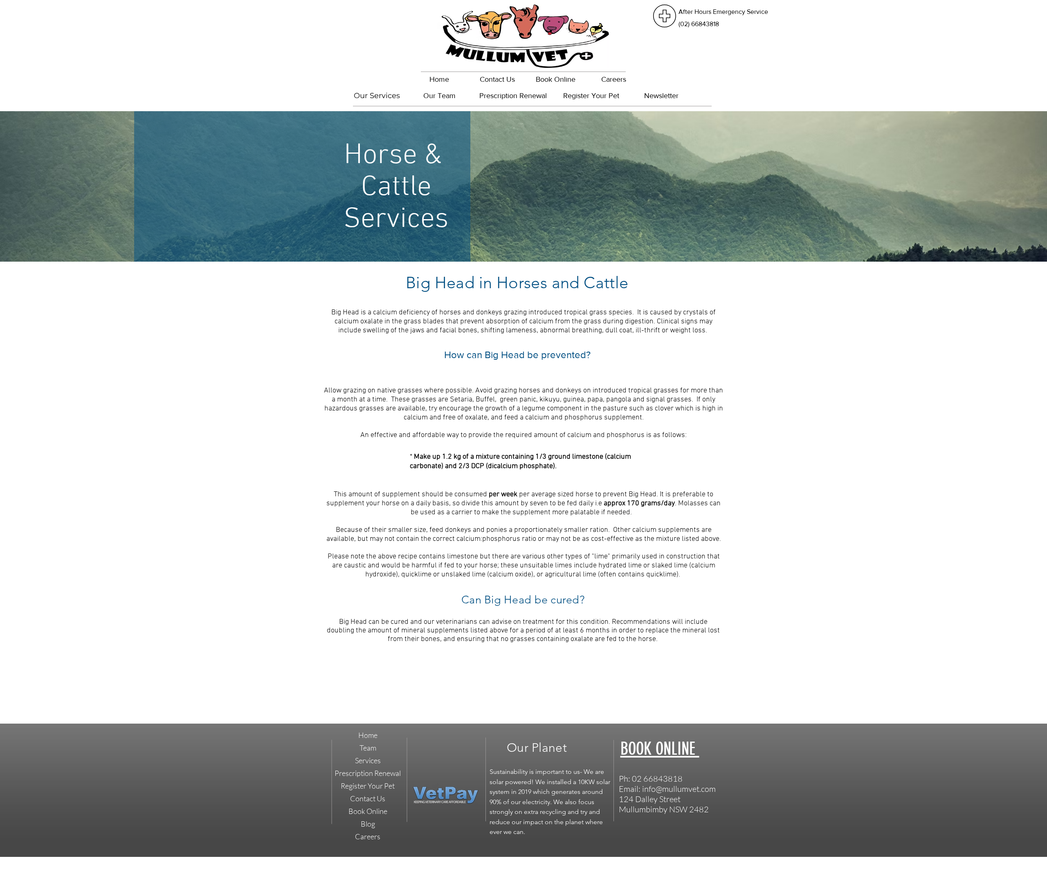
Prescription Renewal (368, 773)
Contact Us (367, 798)
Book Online (367, 811)
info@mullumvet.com (679, 789)
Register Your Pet (368, 785)
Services (368, 760)
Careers (367, 836)
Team (367, 747)
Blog (368, 823)
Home (367, 735)
